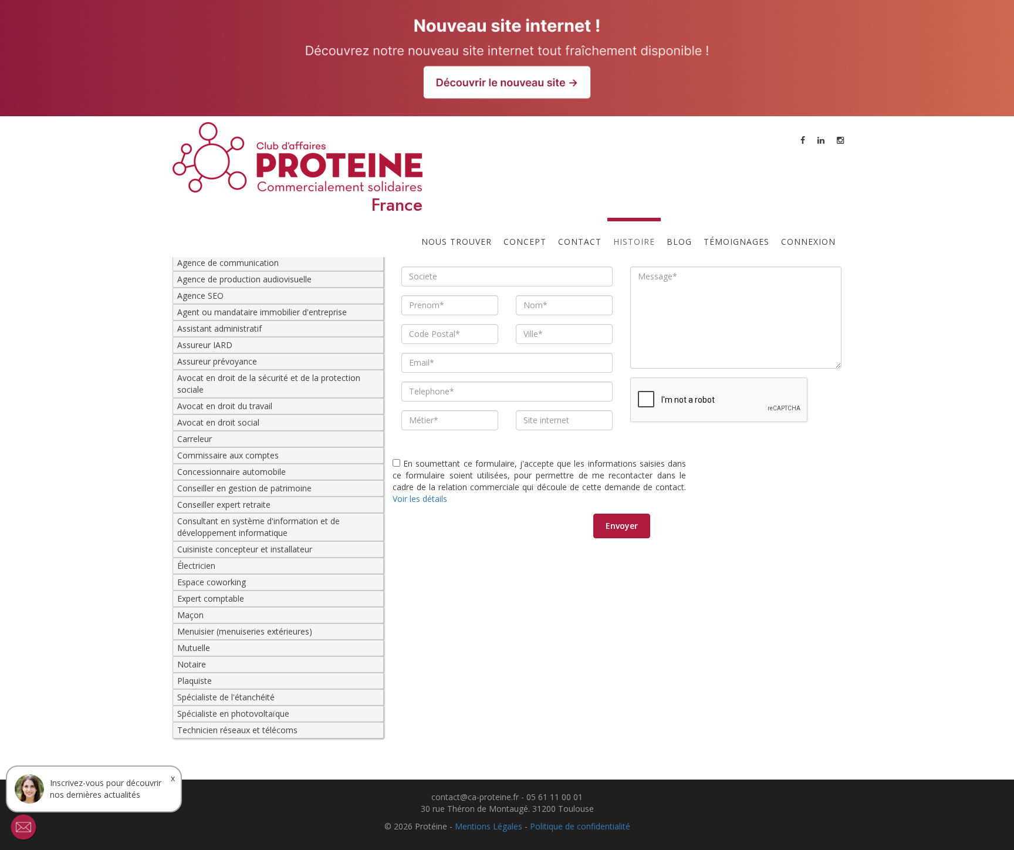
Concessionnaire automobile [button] (231, 471)
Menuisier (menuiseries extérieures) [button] (244, 631)
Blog (679, 241)
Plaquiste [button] (194, 680)
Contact (579, 241)
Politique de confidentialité (580, 826)
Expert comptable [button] (210, 598)
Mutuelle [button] (193, 647)
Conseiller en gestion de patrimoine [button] (244, 488)
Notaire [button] (191, 664)
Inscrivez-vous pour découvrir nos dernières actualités (105, 788)
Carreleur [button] (194, 438)
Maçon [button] (190, 614)
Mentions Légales (488, 826)
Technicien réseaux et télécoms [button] (237, 730)
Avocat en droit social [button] (218, 422)
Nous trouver (456, 241)
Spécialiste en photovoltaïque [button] (233, 713)
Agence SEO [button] (200, 295)
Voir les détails (420, 498)
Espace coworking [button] (211, 582)
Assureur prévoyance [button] (217, 361)
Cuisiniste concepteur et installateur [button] (244, 549)
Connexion (808, 241)
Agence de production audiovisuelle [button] (244, 279)
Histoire (634, 241)
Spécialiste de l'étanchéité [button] (226, 697)
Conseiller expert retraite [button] (224, 504)
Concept (524, 241)
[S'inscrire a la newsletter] (23, 827)
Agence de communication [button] (228, 262)
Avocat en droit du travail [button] (224, 405)
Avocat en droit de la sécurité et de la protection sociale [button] (268, 383)
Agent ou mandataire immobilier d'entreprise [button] (262, 312)
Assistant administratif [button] (219, 328)
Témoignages (736, 241)
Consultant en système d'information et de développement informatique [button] (258, 526)
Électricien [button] (196, 565)
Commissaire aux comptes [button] (228, 455)
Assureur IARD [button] (204, 344)
